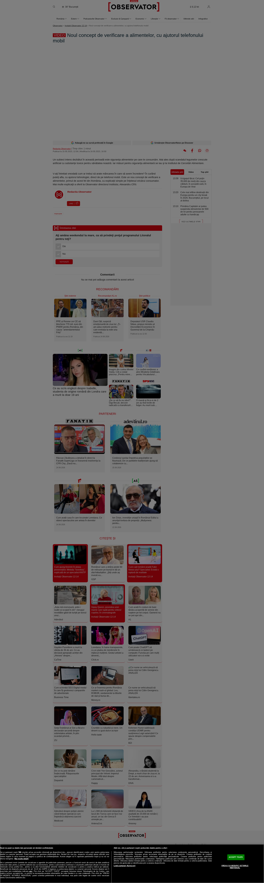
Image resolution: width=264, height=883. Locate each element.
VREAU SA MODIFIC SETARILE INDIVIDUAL (234, 867)
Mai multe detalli (21, 859)
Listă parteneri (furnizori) (124, 866)
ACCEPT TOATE (236, 857)
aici (30, 871)
